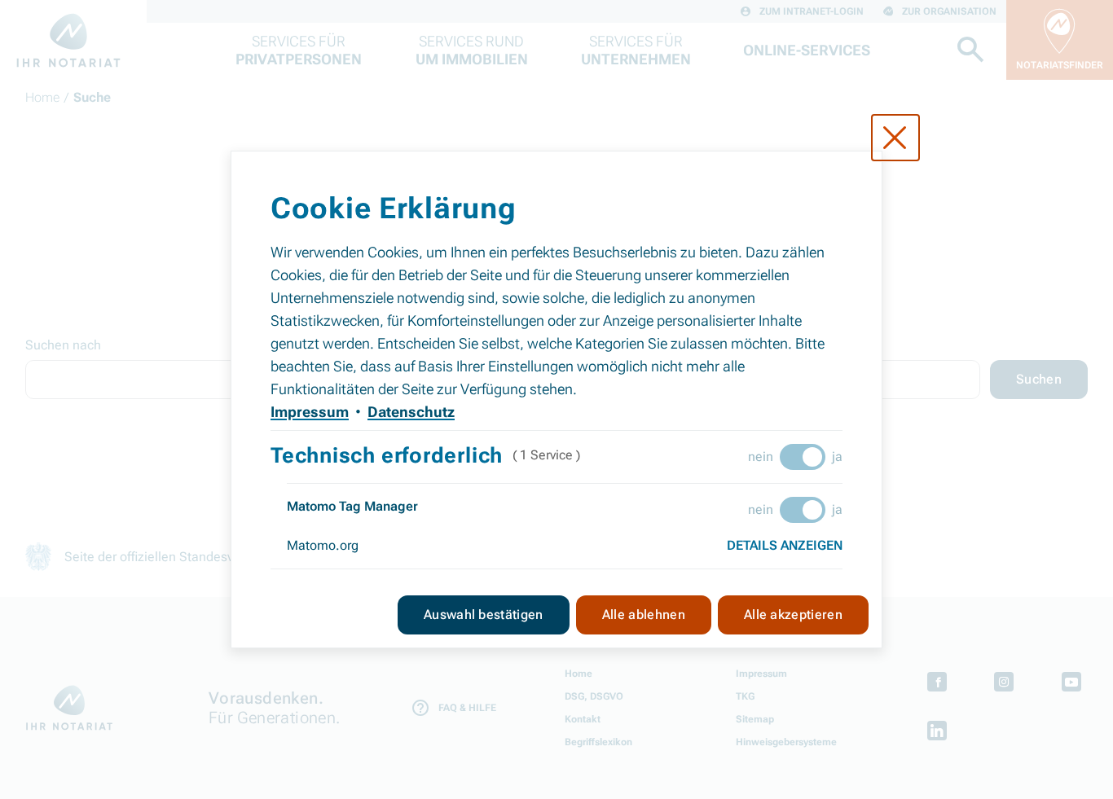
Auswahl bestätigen (483, 614)
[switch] (802, 457)
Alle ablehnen (643, 614)
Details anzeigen (784, 545)
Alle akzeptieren (793, 614)
